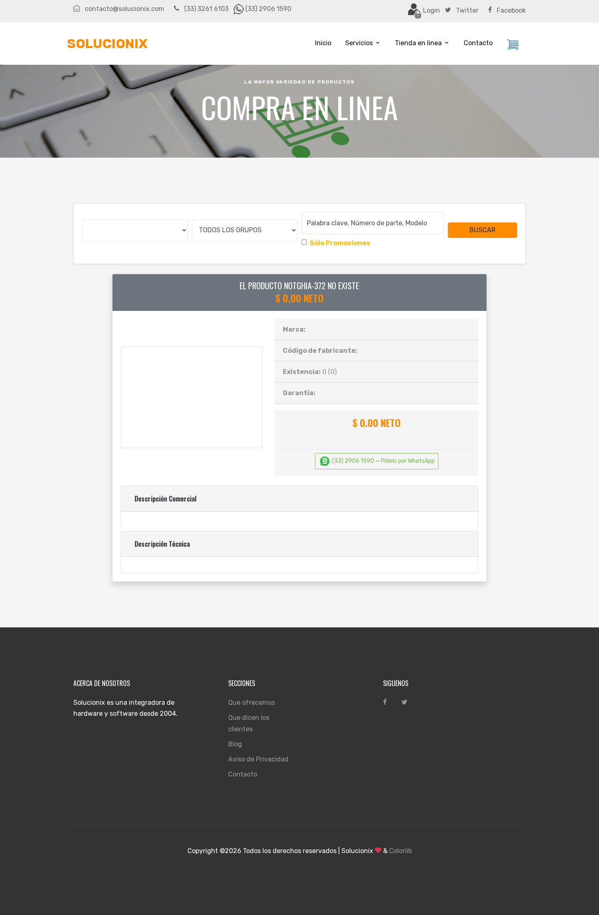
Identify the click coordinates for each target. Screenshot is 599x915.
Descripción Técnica (162, 544)
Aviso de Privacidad (258, 759)
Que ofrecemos (251, 702)
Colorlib (400, 851)
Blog (235, 744)
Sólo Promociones (340, 243)
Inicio (323, 43)
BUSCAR (482, 230)
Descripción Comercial (165, 499)
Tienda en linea (418, 43)
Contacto (478, 43)
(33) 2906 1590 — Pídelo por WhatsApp (383, 461)
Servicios (359, 43)
